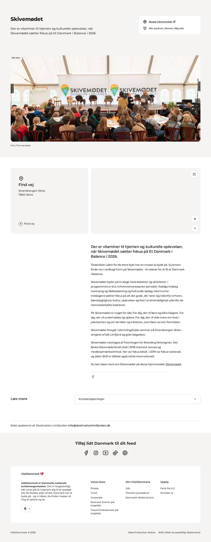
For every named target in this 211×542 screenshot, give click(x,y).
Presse (95, 488)
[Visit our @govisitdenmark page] (115, 453)
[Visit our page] (96, 453)
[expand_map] (194, 174)
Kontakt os (166, 492)
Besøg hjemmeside (160, 21)
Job (128, 488)
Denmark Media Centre (140, 497)
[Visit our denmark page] (86, 453)
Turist (94, 492)
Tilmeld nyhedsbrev (138, 492)
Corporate (97, 497)
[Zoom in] (195, 219)
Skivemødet (173, 364)
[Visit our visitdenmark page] (105, 453)
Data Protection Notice (142, 532)
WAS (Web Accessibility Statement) (179, 532)
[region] (145, 201)
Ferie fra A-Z (167, 488)
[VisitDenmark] (32, 473)
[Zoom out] (195, 228)
